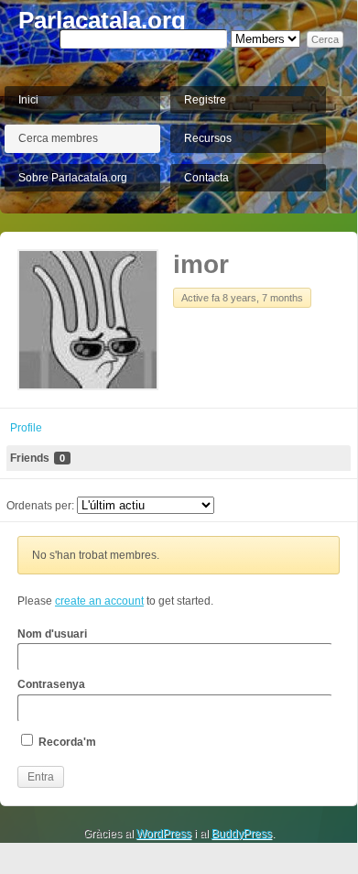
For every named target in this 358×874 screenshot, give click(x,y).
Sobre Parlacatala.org (72, 177)
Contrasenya (51, 684)
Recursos (208, 138)
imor (201, 264)
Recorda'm (66, 742)
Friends (37, 458)
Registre (205, 99)
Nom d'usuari (52, 634)
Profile (26, 427)
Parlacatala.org (102, 20)
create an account (99, 601)
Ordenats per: (40, 505)
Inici (28, 99)
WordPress (163, 833)
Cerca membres (58, 138)
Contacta (206, 177)
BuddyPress (242, 833)
